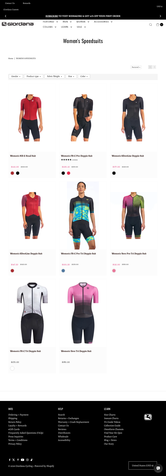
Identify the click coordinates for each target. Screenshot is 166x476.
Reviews (62, 429)
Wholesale (63, 436)
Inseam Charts (111, 418)
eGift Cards (14, 429)
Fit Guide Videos (112, 422)
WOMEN (80, 22)
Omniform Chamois (114, 429)
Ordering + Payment (18, 414)
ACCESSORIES (101, 22)
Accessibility (64, 440)
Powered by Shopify (44, 466)
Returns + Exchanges (68, 418)
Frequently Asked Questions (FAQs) (25, 432)
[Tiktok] (31, 460)
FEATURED (48, 22)
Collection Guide (112, 425)
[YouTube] (22, 460)
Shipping (12, 418)
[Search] (151, 25)
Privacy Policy (15, 443)
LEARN (64, 27)
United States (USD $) (143, 465)
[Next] (160, 16)
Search (61, 414)
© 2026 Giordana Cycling (20, 466)
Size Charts (109, 414)
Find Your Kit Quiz (113, 432)
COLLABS (48, 27)
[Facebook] (9, 460)
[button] (150, 67)
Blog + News (110, 440)
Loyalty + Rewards (17, 425)
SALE (79, 27)
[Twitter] (13, 460)
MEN (65, 22)
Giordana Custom (11, 9)
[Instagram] (27, 460)
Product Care (110, 436)
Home (10, 58)
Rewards (26, 3)
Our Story (109, 443)
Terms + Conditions (17, 440)
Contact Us (10, 3)
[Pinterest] (18, 460)
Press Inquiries (15, 436)
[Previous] (5, 16)
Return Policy (14, 422)
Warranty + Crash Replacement (73, 422)
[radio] (12, 173)
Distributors (64, 432)
